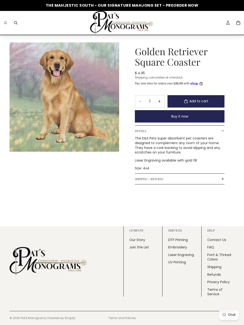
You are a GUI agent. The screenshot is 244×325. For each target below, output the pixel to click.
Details (140, 131)
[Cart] (238, 23)
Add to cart (198, 101)
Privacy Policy (218, 282)
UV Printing (177, 262)
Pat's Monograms (33, 318)
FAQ (210, 247)
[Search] (15, 23)
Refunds (214, 274)
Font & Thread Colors (219, 257)
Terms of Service (215, 292)
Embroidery (177, 247)
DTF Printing (178, 239)
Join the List (139, 247)
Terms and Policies (122, 318)
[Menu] (5, 22)
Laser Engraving (181, 254)
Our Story (137, 239)
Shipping (214, 267)
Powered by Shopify (61, 318)
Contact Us (216, 239)
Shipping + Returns (149, 179)
